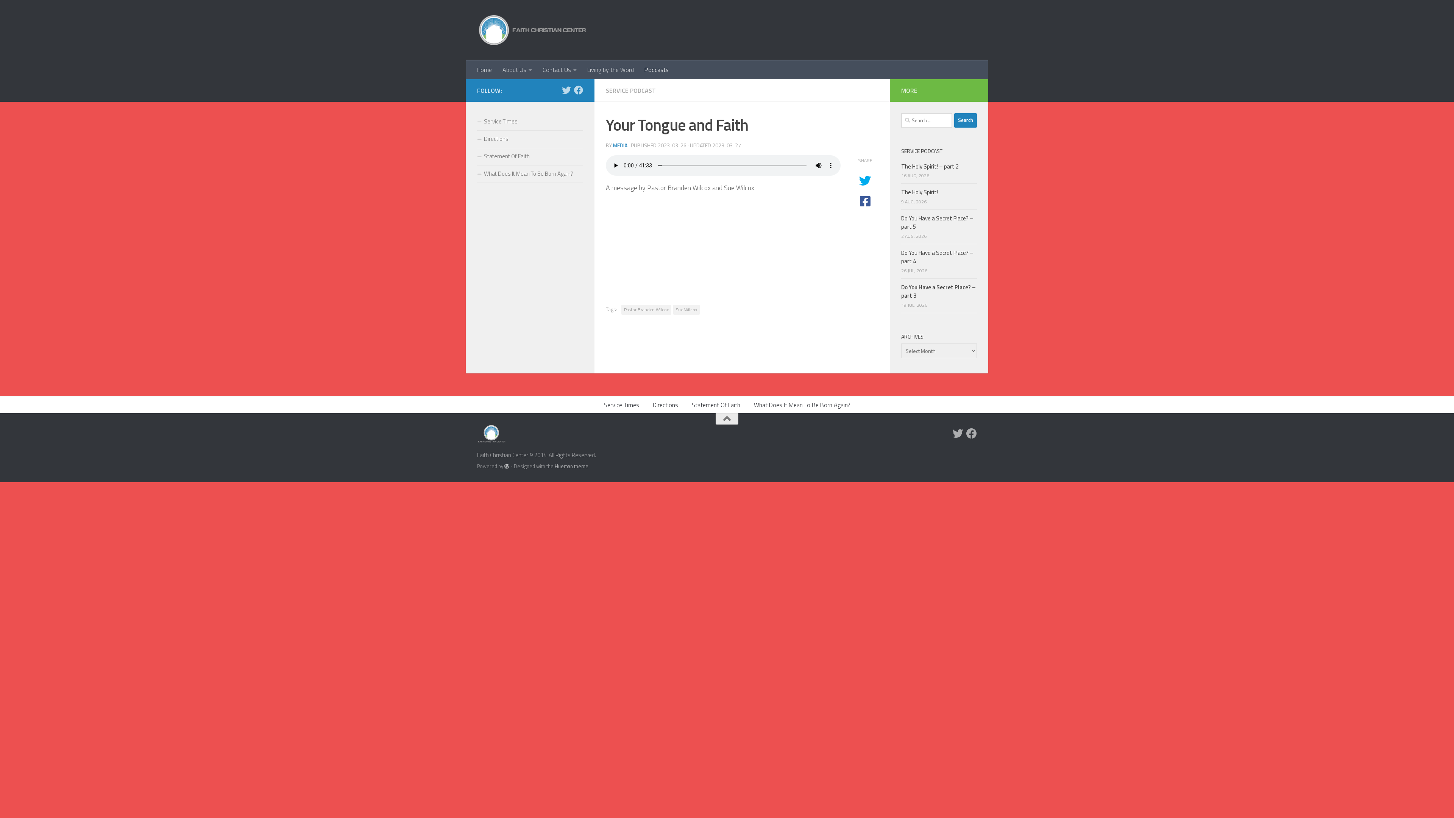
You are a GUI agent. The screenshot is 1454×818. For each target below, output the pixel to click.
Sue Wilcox (686, 309)
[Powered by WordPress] (506, 466)
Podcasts (656, 69)
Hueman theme (571, 466)
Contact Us (557, 69)
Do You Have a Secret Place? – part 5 (937, 222)
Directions (496, 138)
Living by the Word (610, 69)
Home (484, 69)
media (620, 145)
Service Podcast (631, 90)
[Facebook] (578, 90)
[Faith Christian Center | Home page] (532, 30)
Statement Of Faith (507, 156)
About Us (514, 69)
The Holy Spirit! (919, 192)
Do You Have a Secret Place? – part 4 (937, 257)
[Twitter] (566, 90)
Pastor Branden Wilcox (646, 309)
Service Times (501, 121)
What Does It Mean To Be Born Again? (528, 173)
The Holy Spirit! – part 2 (930, 166)
